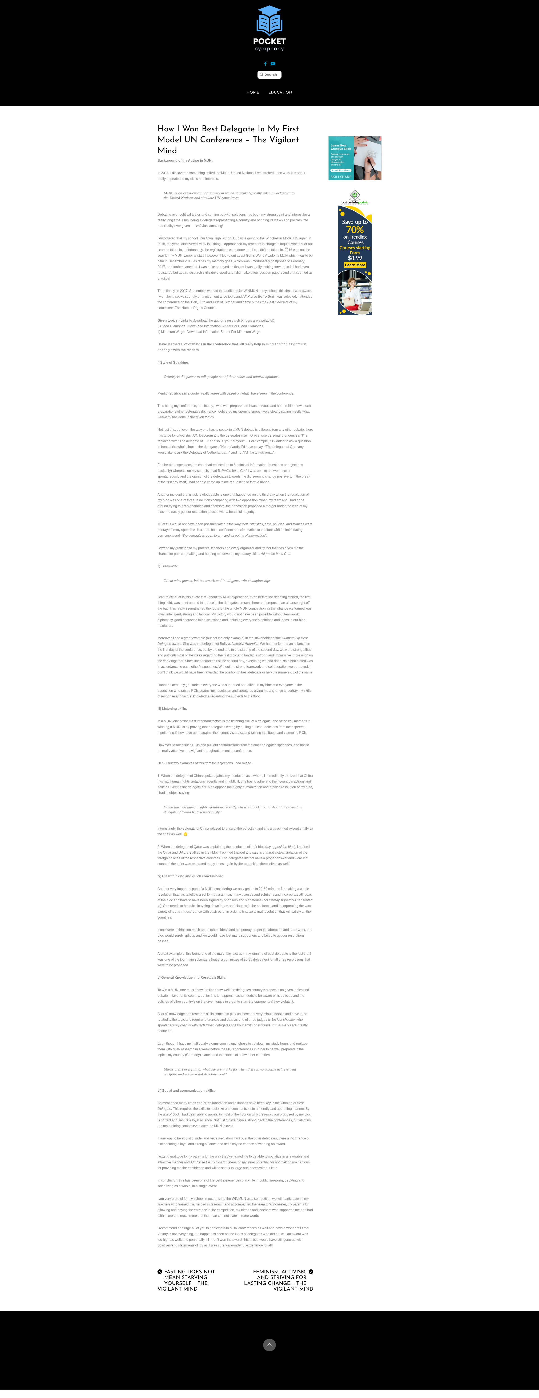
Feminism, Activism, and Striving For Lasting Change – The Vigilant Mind (278, 1281)
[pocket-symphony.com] (269, 49)
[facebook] (265, 63)
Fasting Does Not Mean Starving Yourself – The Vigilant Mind (186, 1281)
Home (253, 92)
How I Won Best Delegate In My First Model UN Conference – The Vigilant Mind (228, 140)
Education (280, 92)
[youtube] (273, 63)
